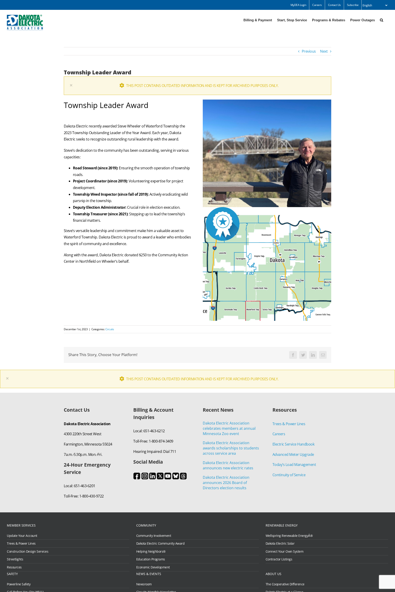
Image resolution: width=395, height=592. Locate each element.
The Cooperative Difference (285, 584)
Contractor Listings (279, 559)
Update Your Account (22, 535)
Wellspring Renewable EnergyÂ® (289, 535)
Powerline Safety (18, 584)
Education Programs (150, 559)
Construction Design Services (27, 551)
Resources (14, 567)
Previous (309, 51)
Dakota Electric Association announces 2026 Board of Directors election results (226, 482)
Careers (278, 433)
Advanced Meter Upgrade (293, 454)
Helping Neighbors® (151, 551)
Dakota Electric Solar (280, 543)
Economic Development (153, 567)
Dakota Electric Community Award (160, 543)
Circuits (109, 329)
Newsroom (144, 584)
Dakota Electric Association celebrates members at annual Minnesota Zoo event (229, 428)
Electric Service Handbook (293, 444)
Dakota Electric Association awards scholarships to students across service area (231, 448)
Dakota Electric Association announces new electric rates (228, 465)
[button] (381, 19)
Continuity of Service (289, 474)
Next (324, 51)
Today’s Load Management (294, 464)
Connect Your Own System (285, 551)
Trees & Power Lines (288, 423)
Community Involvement (153, 535)
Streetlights (15, 559)
